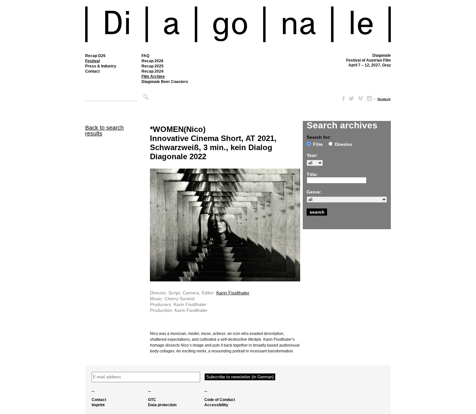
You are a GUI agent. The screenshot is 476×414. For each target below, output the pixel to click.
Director (343, 144)
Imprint (98, 405)
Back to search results (104, 130)
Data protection (162, 405)
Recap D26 (95, 55)
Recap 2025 (153, 66)
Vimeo (360, 98)
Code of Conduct (219, 399)
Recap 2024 (153, 71)
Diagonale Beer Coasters (165, 81)
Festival (92, 61)
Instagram (369, 98)
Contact (92, 71)
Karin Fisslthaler (232, 292)
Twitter (351, 98)
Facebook (342, 98)
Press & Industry (100, 66)
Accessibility (216, 405)
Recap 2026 (153, 61)
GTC (152, 399)
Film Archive (153, 76)
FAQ (145, 55)
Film (318, 144)
